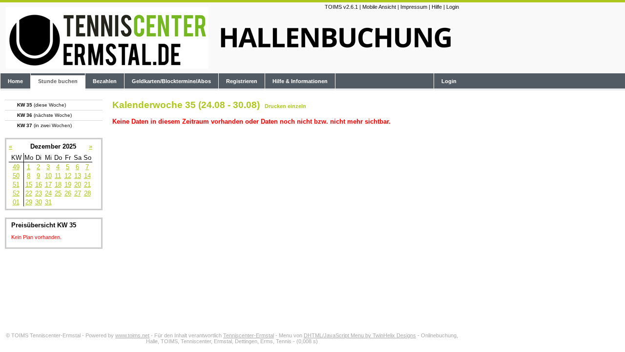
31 (48, 202)
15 (28, 184)
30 (38, 202)
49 (16, 167)
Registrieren (241, 81)
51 (16, 184)
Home (15, 81)
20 (77, 184)
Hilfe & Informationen (300, 81)
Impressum (413, 7)
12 (67, 175)
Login (452, 7)
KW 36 (44, 115)
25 (58, 193)
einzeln (297, 106)
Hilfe (437, 7)
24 (48, 193)
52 (16, 193)
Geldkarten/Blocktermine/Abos (171, 81)
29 (28, 202)
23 (38, 193)
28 (87, 193)
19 (67, 184)
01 (16, 202)
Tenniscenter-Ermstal (248, 335)
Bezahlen (105, 81)
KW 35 (41, 105)
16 (38, 184)
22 (28, 193)
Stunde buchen (58, 81)
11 (58, 175)
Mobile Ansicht (379, 7)
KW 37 (44, 125)
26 (67, 193)
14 (87, 175)
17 (48, 184)
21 (87, 184)
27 (77, 193)
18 (58, 184)
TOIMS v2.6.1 (341, 7)
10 (48, 175)
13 (77, 175)
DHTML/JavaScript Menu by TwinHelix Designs (360, 335)
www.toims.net (132, 335)
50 (16, 175)
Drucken (275, 106)
